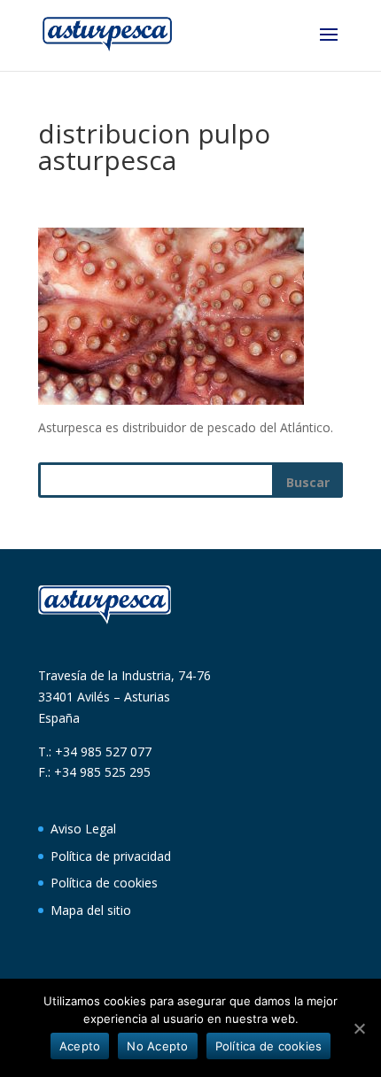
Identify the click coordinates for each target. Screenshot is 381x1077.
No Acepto (157, 1046)
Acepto (80, 1046)
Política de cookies (104, 882)
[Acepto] (359, 1028)
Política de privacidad (111, 856)
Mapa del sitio (91, 910)
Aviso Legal (83, 828)
